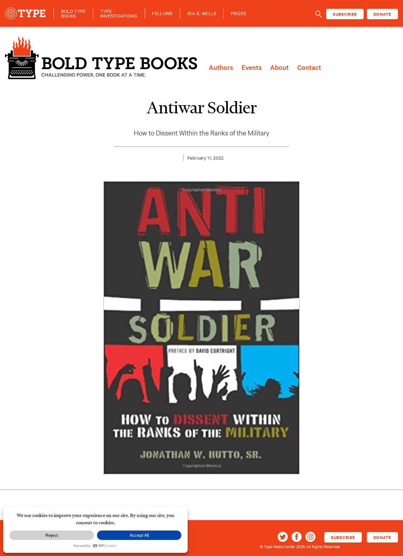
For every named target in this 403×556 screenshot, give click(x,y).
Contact (309, 67)
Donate (382, 14)
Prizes (238, 13)
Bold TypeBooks (73, 13)
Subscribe (345, 14)
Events (251, 67)
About (279, 67)
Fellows (162, 13)
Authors (221, 67)
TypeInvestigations (118, 13)
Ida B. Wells (201, 13)
